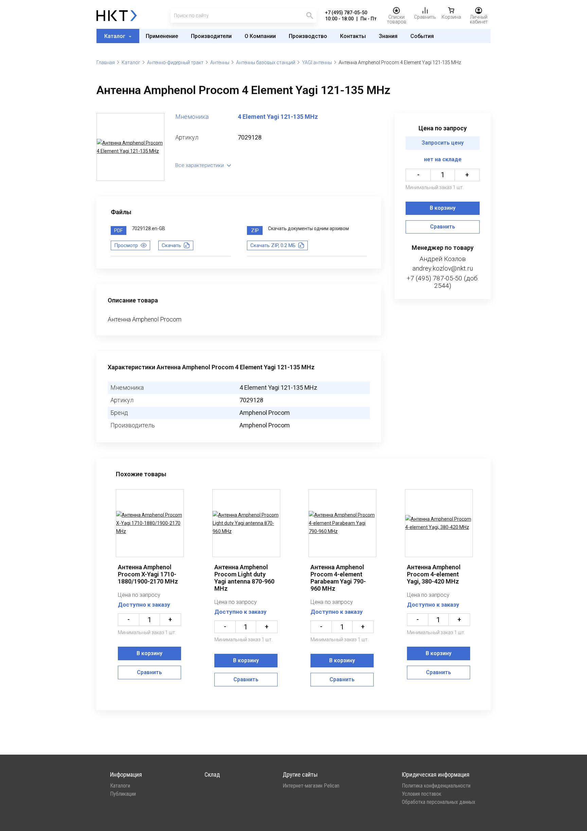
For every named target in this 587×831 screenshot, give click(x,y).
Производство (308, 36)
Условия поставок (421, 794)
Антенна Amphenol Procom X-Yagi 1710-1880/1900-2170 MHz (148, 574)
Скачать (171, 245)
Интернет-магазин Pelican (311, 786)
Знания (388, 36)
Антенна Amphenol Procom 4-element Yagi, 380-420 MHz (434, 574)
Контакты (353, 36)
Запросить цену (443, 143)
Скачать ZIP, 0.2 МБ (273, 245)
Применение (162, 36)
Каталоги (120, 786)
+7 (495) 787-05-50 (346, 12)
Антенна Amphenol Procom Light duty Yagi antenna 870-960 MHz (244, 578)
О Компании (260, 36)
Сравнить (442, 227)
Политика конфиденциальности (436, 786)
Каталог (115, 36)
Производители (211, 36)
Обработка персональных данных (438, 802)
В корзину (443, 208)
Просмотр (126, 245)
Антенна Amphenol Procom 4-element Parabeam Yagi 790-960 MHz (338, 578)
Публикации (123, 794)
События (422, 36)
